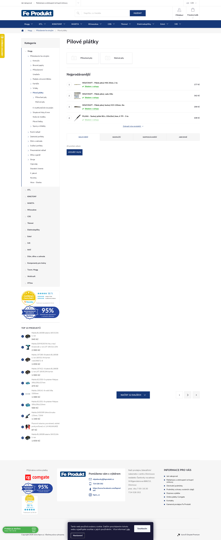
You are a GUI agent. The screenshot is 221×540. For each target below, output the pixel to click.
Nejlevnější (83, 137)
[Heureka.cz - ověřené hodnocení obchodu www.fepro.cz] (40, 298)
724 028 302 (98, 484)
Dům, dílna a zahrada (36, 256)
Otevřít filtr (74, 152)
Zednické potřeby (37, 136)
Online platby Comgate (176, 497)
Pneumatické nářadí (38, 150)
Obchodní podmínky (175, 486)
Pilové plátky (38, 93)
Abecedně (183, 137)
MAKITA (30, 203)
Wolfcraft (31, 276)
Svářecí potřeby (36, 146)
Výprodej (33, 164)
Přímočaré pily (41, 97)
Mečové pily (40, 102)
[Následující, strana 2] (187, 394)
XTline (30, 283)
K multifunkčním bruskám (43, 108)
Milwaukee (31, 210)
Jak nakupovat (26, 3)
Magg (30, 51)
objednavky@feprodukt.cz (103, 479)
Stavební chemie (36, 168)
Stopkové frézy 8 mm (41, 112)
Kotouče (36, 61)
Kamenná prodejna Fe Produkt (179, 504)
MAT (29, 250)
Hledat (138, 13)
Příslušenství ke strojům (39, 56)
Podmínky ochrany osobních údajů (180, 489)
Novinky (33, 178)
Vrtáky (35, 88)
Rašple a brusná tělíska (42, 79)
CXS (29, 216)
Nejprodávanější (150, 137)
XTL (29, 190)
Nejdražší (116, 137)
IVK (28, 243)
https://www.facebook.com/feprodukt (106, 489)
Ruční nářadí (35, 132)
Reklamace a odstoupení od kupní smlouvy (52, 3)
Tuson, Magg (32, 270)
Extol (29, 236)
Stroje (32, 159)
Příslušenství (38, 70)
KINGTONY (31, 196)
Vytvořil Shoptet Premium (190, 535)
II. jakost (33, 173)
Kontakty (170, 500)
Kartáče (36, 83)
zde (128, 529)
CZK (192, 3)
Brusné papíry (38, 65)
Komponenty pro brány (36, 263)
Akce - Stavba (35, 182)
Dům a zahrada (36, 141)
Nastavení (77, 535)
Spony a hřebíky (39, 126)
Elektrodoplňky (33, 230)
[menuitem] (28, 24)
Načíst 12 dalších (131, 395)
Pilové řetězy (38, 121)
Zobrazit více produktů (132, 126)
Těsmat (30, 223)
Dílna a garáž (35, 155)
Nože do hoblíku (39, 117)
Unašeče (36, 74)
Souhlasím (142, 528)
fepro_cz (96, 495)
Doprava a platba (173, 493)
